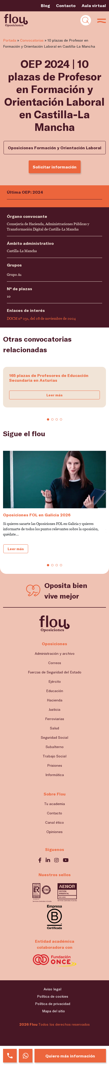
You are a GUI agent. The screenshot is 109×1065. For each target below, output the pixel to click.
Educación (54, 691)
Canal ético (54, 822)
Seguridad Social (54, 737)
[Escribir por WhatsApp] (25, 1055)
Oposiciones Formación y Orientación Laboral (54, 147)
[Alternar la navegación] (85, 20)
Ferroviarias (54, 719)
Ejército (54, 681)
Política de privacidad (52, 1003)
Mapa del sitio (53, 1011)
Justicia (54, 709)
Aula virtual (94, 5)
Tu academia (54, 804)
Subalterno (55, 747)
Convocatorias (32, 40)
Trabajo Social (54, 756)
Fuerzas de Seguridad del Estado (54, 672)
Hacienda (54, 700)
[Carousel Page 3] (57, 419)
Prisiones (54, 765)
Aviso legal (52, 989)
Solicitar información (55, 166)
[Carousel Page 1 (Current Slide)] (48, 419)
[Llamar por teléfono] (10, 1055)
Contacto (66, 5)
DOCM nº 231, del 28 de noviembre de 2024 (41, 318)
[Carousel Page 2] (52, 419)
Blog (45, 5)
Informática (54, 775)
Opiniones (54, 832)
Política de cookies (52, 996)
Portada (9, 40)
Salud (54, 728)
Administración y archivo (55, 653)
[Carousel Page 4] (61, 419)
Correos (54, 663)
